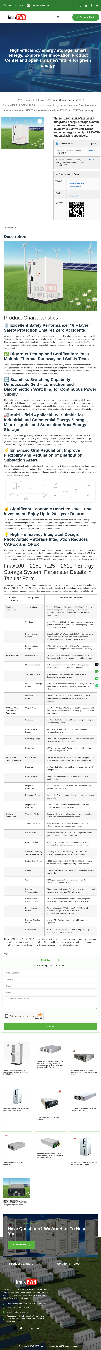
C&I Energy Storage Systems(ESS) (64, 100)
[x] (21, 1328)
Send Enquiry (19, 1245)
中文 (80, 1346)
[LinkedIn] (32, 1328)
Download (93, 150)
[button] (80, 6)
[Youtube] (38, 1328)
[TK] (27, 1328)
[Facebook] (15, 1328)
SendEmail (73, 196)
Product (28, 100)
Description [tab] (10, 228)
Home (19, 99)
